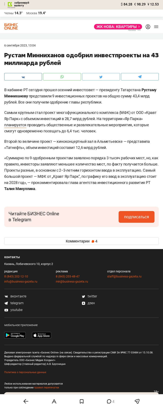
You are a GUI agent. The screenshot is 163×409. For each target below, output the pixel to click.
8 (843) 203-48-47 (68, 276)
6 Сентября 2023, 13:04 (20, 45)
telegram (17, 303)
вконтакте (18, 296)
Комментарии (81, 241)
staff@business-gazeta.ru (124, 276)
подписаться (136, 216)
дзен (91, 303)
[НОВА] (116, 26)
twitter (92, 296)
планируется (15, 125)
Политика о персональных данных (25, 372)
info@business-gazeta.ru (20, 281)
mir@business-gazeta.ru (72, 281)
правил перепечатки (46, 387)
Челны (9, 13)
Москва (31, 13)
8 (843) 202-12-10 (16, 276)
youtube (16, 310)
